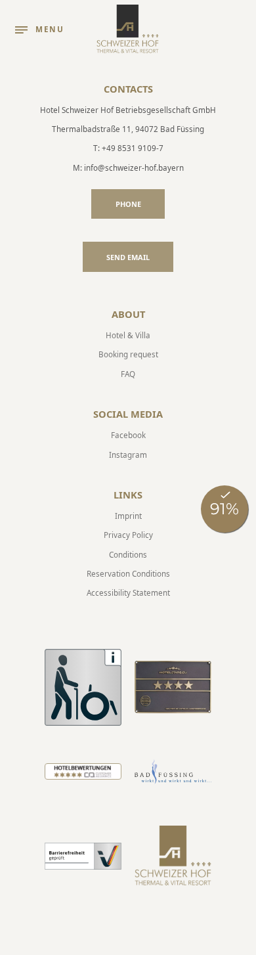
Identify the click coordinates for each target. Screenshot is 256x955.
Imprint (128, 515)
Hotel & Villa (128, 335)
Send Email (128, 257)
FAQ (128, 373)
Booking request (128, 354)
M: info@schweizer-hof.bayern (128, 167)
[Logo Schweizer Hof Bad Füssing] (128, 29)
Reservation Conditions (128, 573)
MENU (49, 29)
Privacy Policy (128, 534)
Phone (128, 204)
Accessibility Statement (128, 592)
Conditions (128, 554)
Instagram (128, 454)
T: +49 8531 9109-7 (128, 148)
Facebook (128, 435)
